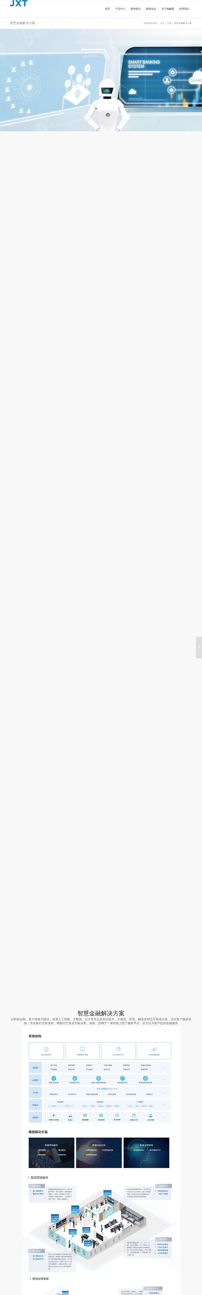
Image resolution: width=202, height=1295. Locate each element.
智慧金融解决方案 (22, 23)
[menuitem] (107, 9)
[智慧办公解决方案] (199, 647)
